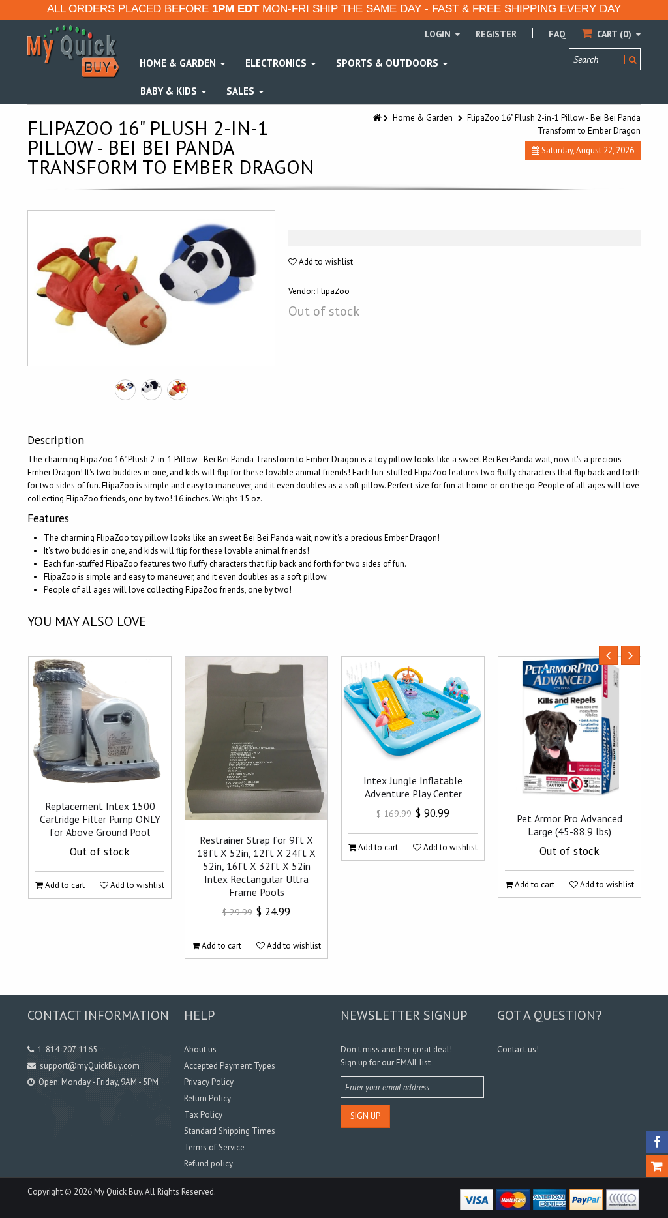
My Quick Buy (118, 1191)
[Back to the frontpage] (378, 117)
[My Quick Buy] (73, 51)
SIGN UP (365, 1115)
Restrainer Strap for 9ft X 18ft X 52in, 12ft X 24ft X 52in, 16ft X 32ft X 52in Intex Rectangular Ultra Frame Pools (256, 866)
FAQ (557, 34)
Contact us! (518, 1049)
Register (496, 34)
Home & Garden (423, 117)
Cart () (614, 34)
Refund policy (208, 1163)
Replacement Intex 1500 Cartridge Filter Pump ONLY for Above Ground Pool (100, 819)
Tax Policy (203, 1114)
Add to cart (64, 885)
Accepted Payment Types (229, 1065)
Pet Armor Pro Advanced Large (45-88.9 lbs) (569, 825)
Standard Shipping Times (229, 1130)
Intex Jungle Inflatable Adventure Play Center (413, 787)
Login (439, 34)
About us (200, 1049)
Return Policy (207, 1098)
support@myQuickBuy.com (90, 1065)
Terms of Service (214, 1147)
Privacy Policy (209, 1082)
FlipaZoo (333, 291)
